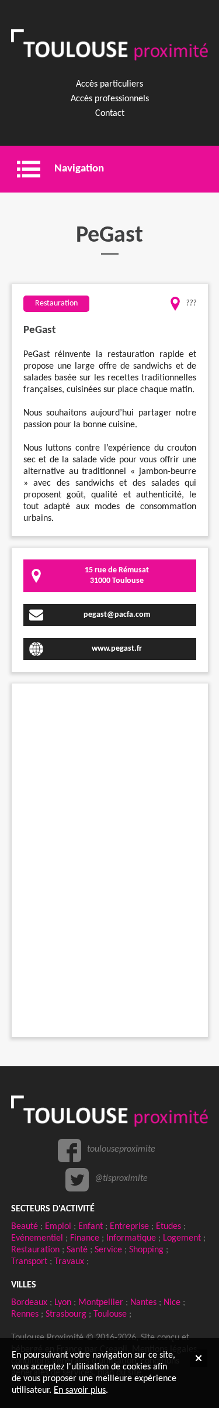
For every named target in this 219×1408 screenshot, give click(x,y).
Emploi (58, 1226)
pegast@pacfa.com (117, 614)
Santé (77, 1250)
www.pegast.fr (117, 648)
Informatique (131, 1238)
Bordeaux (29, 1302)
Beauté (24, 1226)
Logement (182, 1238)
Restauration (35, 1250)
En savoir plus (80, 1390)
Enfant (90, 1226)
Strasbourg (66, 1314)
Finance (84, 1238)
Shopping (146, 1250)
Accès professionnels (110, 99)
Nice (172, 1302)
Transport (29, 1261)
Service (108, 1250)
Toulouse (110, 1314)
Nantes (143, 1302)
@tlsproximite (121, 1178)
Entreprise (129, 1226)
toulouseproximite (121, 1149)
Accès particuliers (109, 84)
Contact (109, 113)
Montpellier (100, 1302)
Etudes (168, 1226)
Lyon (62, 1302)
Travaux (69, 1261)
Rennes (25, 1314)
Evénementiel (37, 1238)
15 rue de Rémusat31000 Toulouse (117, 575)
